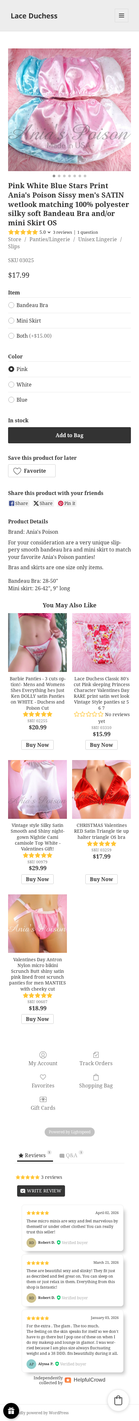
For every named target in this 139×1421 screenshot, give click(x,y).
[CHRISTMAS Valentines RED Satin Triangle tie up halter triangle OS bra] (101, 789)
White (24, 384)
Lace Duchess (34, 15)
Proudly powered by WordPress (40, 1413)
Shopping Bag (96, 1085)
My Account (43, 1063)
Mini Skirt (28, 320)
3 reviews (62, 232)
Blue (21, 399)
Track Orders (96, 1063)
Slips (14, 246)
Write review (43, 1191)
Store (14, 239)
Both (34, 335)
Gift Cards (43, 1107)
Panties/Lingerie (49, 239)
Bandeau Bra (32, 305)
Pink (21, 369)
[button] (32, 470)
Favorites (43, 1085)
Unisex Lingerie (97, 239)
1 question (87, 232)
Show (11, 1411)
